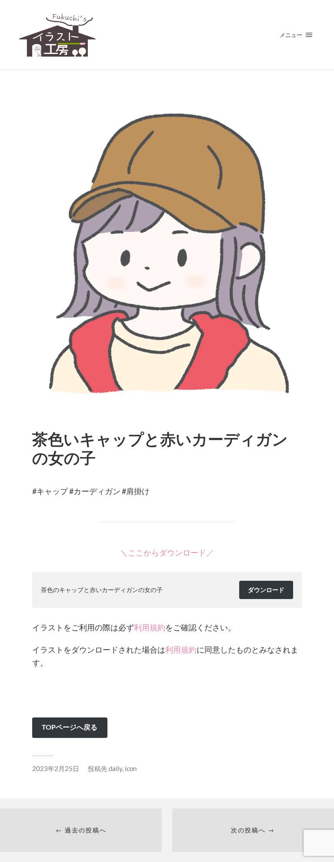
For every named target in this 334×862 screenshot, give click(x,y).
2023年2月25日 (55, 768)
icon (131, 768)
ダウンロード (266, 589)
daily (115, 768)
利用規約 (149, 627)
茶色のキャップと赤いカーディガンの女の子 (102, 589)
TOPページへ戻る (69, 727)
